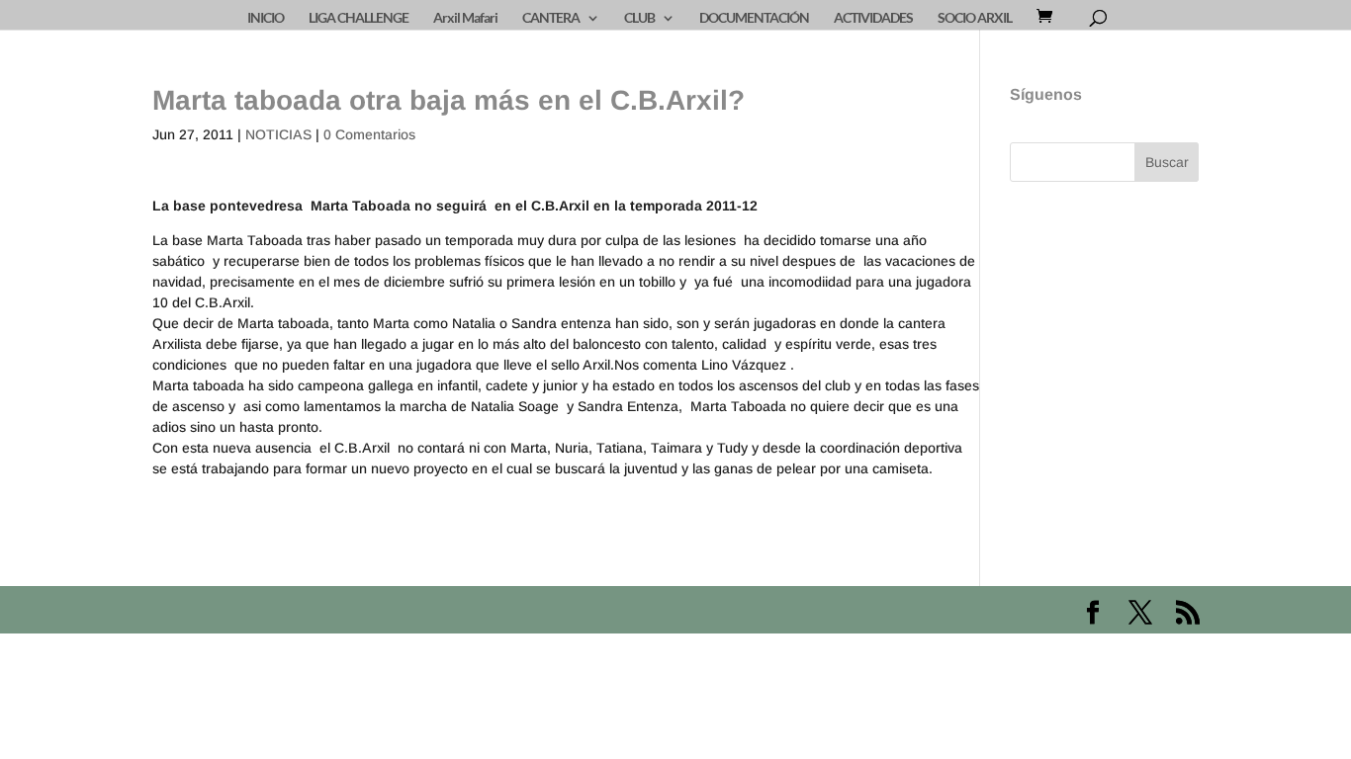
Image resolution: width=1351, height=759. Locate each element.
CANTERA (551, 18)
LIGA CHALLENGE (358, 18)
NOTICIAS (278, 134)
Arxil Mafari (465, 18)
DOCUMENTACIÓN (754, 18)
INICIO (265, 18)
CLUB (639, 18)
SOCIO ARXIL (975, 18)
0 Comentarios (369, 134)
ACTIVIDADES (873, 18)
